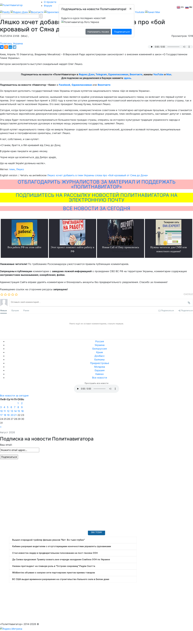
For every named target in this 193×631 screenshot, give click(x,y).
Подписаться (122, 31)
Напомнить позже (98, 31)
